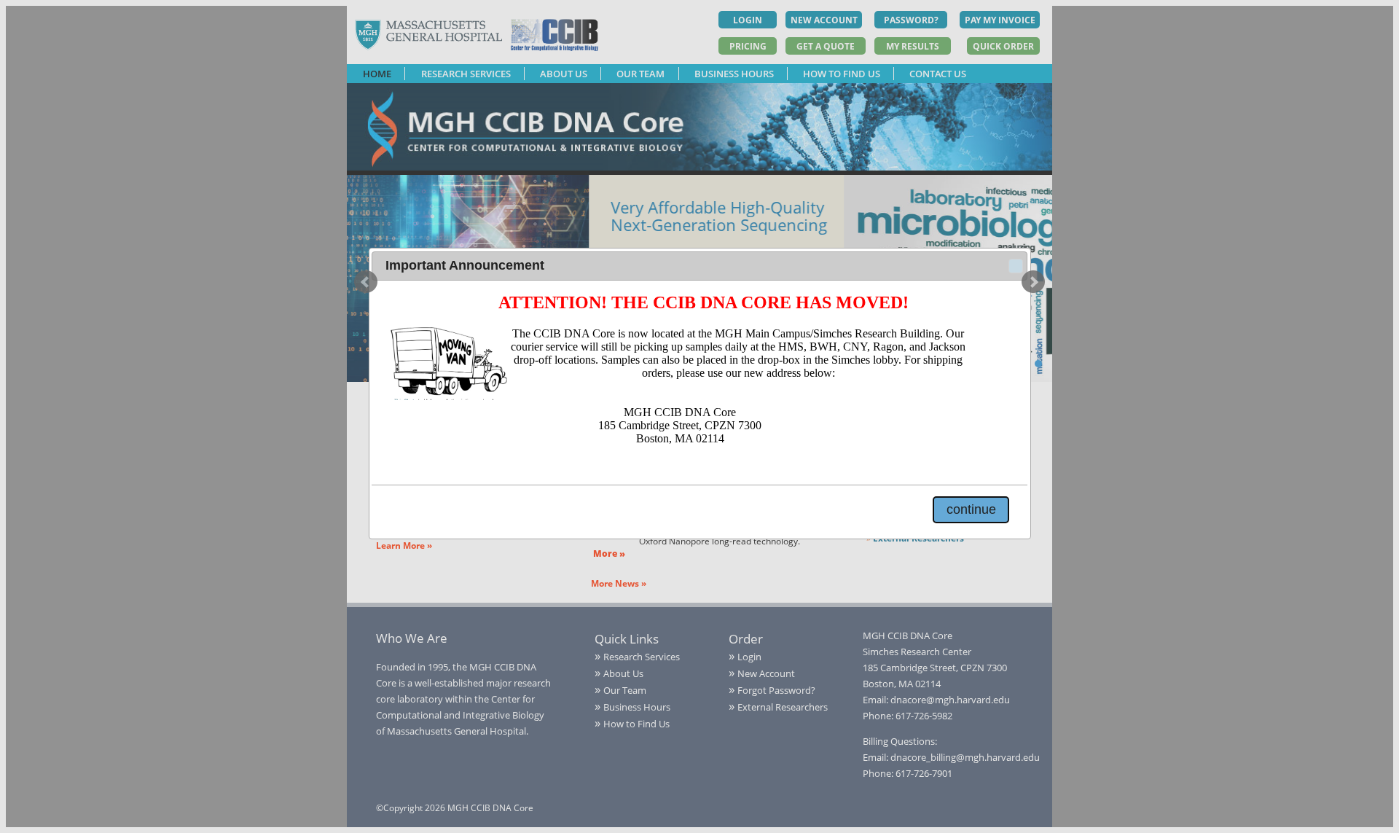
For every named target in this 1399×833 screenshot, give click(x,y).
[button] (1015, 266)
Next (1033, 282)
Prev (365, 282)
